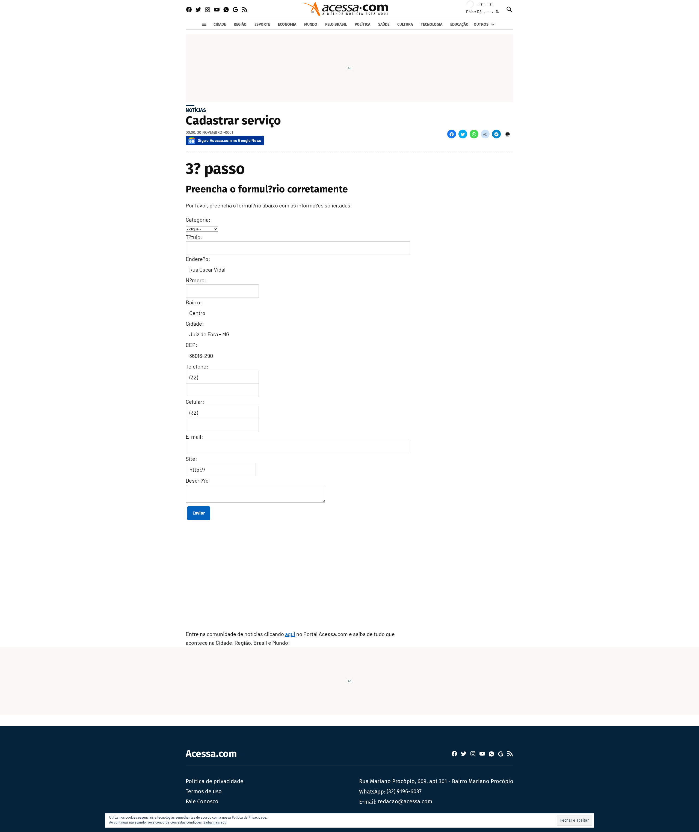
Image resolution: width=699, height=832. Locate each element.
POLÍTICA (362, 24)
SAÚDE (383, 24)
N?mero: (196, 280)
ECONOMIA (287, 24)
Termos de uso (204, 791)
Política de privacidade (214, 781)
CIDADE (220, 24)
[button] (451, 134)
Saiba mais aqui (215, 822)
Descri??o (197, 480)
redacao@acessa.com (405, 801)
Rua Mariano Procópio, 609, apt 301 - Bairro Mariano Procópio (436, 781)
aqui (290, 634)
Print (507, 134)
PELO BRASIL (336, 24)
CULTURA (405, 24)
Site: (191, 458)
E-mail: (194, 436)
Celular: (195, 401)
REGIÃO (240, 24)
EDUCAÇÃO (459, 24)
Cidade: (195, 323)
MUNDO (310, 24)
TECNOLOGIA (431, 24)
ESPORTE (262, 24)
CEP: (191, 344)
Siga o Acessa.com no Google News (229, 140)
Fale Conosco (202, 801)
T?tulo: (194, 237)
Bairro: (194, 302)
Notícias (196, 110)
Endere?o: (198, 258)
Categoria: (198, 219)
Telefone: (197, 366)
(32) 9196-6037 (404, 791)
